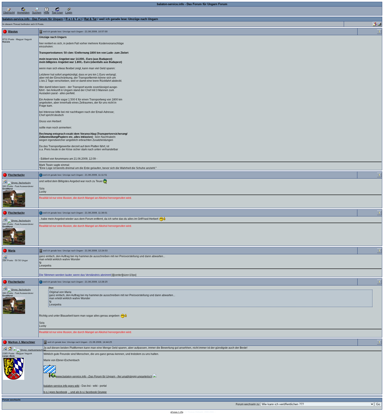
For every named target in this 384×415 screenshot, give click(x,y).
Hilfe (46, 12)
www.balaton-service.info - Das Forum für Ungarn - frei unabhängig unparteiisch (104, 376)
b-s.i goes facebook (55, 392)
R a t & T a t (74, 19)
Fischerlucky (16, 175)
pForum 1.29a (176, 412)
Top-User (57, 12)
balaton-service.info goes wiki (61, 385)
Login (68, 12)
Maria (11, 250)
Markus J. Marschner (21, 342)
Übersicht (9, 12)
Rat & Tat (90, 19)
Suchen (36, 12)
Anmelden (23, 12)
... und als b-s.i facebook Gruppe (87, 392)
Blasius (13, 31)
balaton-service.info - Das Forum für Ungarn (32, 19)
